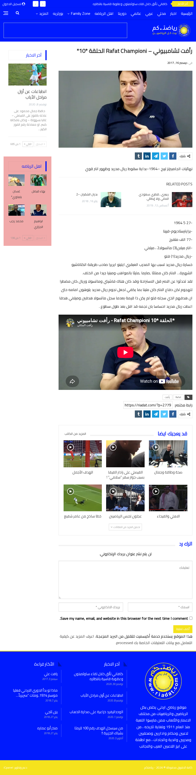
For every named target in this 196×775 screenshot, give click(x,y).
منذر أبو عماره (47, 728)
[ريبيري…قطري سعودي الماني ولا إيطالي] (182, 199)
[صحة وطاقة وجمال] (168, 453)
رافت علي (51, 673)
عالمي (136, 13)
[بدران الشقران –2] (111, 199)
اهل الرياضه (104, 13)
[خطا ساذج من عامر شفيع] (83, 497)
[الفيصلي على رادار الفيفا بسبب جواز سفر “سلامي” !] (125, 453)
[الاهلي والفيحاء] (168, 497)
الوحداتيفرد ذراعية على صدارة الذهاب (96, 711)
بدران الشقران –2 (87, 194)
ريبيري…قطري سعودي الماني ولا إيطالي (154, 196)
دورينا (122, 13)
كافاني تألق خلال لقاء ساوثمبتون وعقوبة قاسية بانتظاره (130, 4)
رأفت (167, 397)
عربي (149, 13)
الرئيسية (187, 13)
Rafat (178, 397)
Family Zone (80, 13)
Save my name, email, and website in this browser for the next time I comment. (124, 618)
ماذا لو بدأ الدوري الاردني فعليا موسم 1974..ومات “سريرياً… (35, 693)
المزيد (44, 13)
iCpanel (8, 767)
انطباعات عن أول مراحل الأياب (32, 94)
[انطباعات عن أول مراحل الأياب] (27, 75)
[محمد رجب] (16, 210)
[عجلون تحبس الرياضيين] (125, 497)
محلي (161, 13)
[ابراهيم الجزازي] (38, 210)
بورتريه (58, 13)
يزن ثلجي (51, 711)
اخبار (173, 13)
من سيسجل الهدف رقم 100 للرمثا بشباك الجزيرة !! (98, 731)
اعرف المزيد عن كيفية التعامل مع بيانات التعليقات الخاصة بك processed (126, 639)
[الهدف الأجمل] (83, 453)
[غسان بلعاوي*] (16, 180)
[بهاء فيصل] (38, 180)
